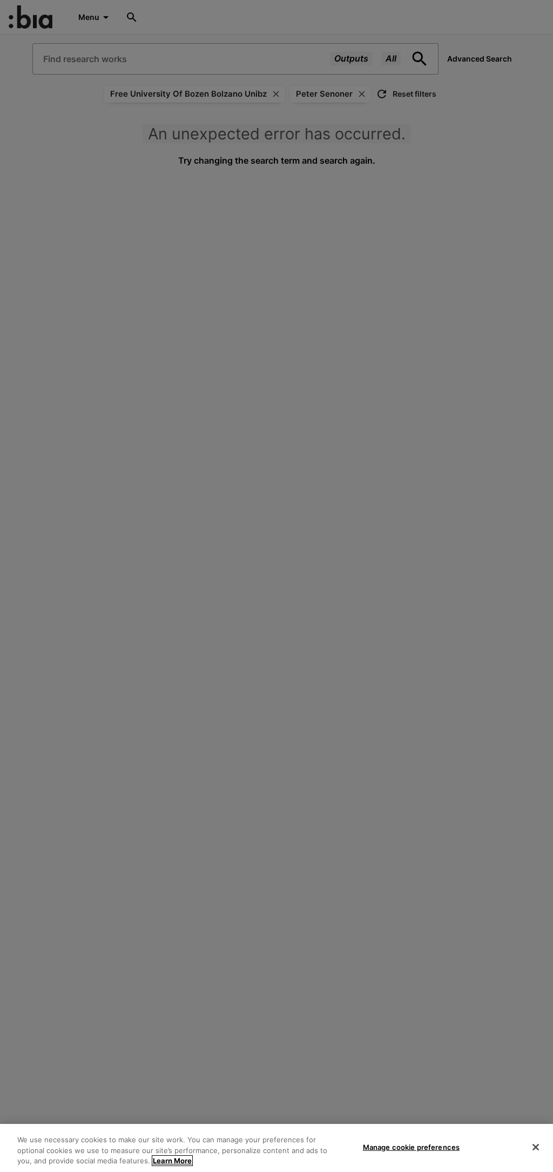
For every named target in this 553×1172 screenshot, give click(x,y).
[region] (276, 1148)
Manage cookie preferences (411, 1146)
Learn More (172, 1160)
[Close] (536, 1147)
